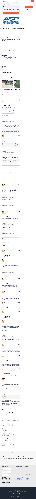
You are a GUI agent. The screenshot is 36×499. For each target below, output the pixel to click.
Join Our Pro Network (19, 478)
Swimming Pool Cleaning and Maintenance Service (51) (9, 107)
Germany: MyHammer (13, 491)
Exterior (5, 2)
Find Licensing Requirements (5, 404)
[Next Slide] (3, 92)
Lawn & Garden (9, 2)
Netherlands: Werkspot (22, 491)
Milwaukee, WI (15, 455)
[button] (7, 85)
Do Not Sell (18, 493)
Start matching (11, 13)
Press (26, 480)
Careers (27, 479)
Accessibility (21, 493)
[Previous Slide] (2, 92)
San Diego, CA (25, 458)
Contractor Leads (19, 480)
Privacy (14, 493)
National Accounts (19, 481)
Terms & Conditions (22, 494)
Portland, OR (10, 458)
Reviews (9, 32)
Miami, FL (9, 455)
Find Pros (18, 467)
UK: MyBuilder (27, 491)
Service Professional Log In (20, 477)
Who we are (27, 478)
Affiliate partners (28, 485)
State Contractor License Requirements (6, 400)
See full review (4, 288)
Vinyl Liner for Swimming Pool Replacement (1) (8, 110)
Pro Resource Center (19, 479)
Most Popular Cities (4, 452)
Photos (6, 32)
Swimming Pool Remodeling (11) (6, 111)
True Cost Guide (28, 468)
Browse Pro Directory (19, 468)
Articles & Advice (16, 2)
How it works (27, 477)
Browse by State (10, 452)
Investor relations (28, 481)
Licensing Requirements (29, 474)
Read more (3, 40)
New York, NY (30, 455)
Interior (3, 2)
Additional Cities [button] (4, 463)
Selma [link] (8, 4)
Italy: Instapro (18, 491)
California (16, 493)
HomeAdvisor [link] (3, 4)
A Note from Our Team (29, 473)
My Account (27, 467)
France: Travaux (9, 491)
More (12, 2)
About (2, 32)
